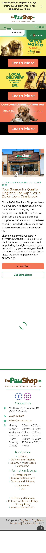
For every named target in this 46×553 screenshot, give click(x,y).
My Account (23, 485)
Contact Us (23, 466)
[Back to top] (42, 541)
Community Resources (23, 463)
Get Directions (23, 274)
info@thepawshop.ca (20, 420)
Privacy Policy (23, 474)
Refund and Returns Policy (23, 501)
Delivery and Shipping (23, 459)
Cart (23, 488)
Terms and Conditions (23, 478)
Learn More (23, 62)
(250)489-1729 (16, 416)
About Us (23, 456)
